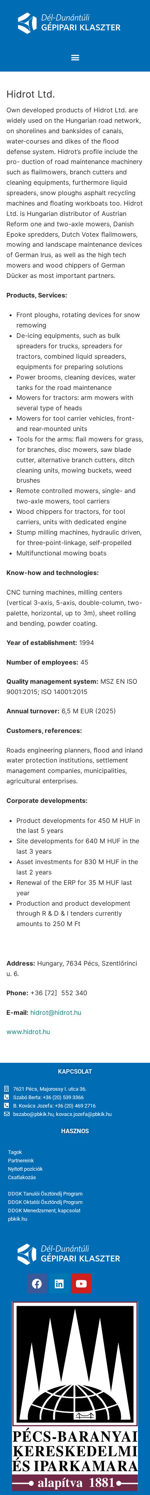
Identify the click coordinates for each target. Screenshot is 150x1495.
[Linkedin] (59, 1283)
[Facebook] (37, 1283)
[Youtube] (81, 1283)
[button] (75, 57)
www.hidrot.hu (28, 1032)
